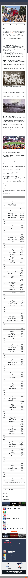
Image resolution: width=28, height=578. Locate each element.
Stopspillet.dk (15, 571)
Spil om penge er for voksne (8, 564)
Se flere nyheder (14, 531)
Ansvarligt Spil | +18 (19, 550)
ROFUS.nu (21, 571)
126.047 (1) (21, 298)
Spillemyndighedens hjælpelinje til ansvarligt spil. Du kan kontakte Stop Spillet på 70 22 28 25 (8, 568)
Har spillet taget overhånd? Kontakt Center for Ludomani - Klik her (20, 568)
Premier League (11, 32)
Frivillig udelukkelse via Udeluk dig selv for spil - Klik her (20, 563)
